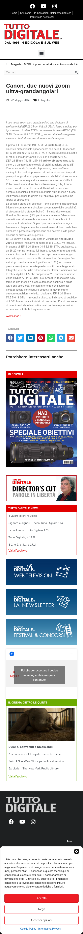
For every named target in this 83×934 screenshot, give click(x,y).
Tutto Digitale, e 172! (21, 537)
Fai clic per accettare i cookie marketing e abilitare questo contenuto (39, 675)
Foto (69, 841)
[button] (77, 851)
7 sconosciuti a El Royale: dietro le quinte (34, 754)
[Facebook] (32, 6)
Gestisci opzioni (41, 920)
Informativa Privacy (49, 928)
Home (13, 13)
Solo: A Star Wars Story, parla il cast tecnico (36, 761)
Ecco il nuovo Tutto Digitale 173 (28, 530)
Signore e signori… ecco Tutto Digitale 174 (35, 523)
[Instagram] (55, 6)
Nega (41, 909)
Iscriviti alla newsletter (42, 17)
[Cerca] (76, 72)
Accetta (41, 898)
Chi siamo (25, 13)
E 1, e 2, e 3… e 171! (22, 544)
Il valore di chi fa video (22, 515)
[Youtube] (43, 6)
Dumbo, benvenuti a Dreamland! (30, 746)
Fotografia (44, 100)
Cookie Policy (28, 928)
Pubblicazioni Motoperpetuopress (52, 13)
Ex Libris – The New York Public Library (33, 768)
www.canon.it (13, 315)
